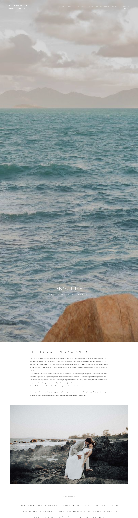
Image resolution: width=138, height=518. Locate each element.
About (69, 6)
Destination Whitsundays (38, 505)
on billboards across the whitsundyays (87, 511)
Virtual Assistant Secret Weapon (102, 6)
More (126, 8)
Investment (125, 6)
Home (61, 6)
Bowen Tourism (107, 505)
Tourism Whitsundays (36, 511)
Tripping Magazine (76, 505)
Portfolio (80, 6)
